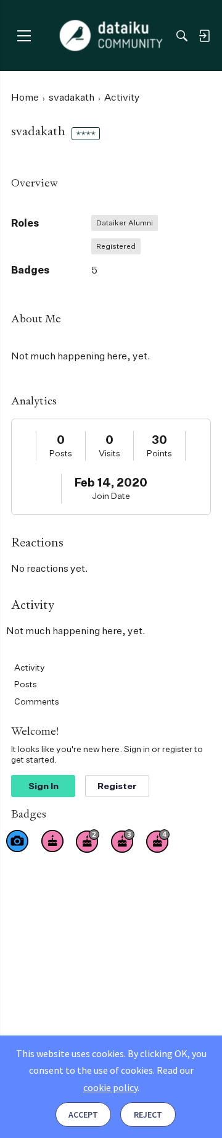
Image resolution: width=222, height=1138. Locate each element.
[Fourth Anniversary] (158, 841)
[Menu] (23, 35)
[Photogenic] (17, 841)
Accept (83, 1114)
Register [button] (117, 785)
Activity (29, 667)
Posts (60, 453)
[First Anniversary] (52, 841)
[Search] (182, 35)
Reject (148, 1114)
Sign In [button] (43, 785)
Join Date (111, 495)
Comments (36, 701)
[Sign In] (204, 35)
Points (159, 453)
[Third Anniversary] (122, 841)
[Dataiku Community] (111, 35)
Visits (109, 453)
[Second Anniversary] (87, 841)
